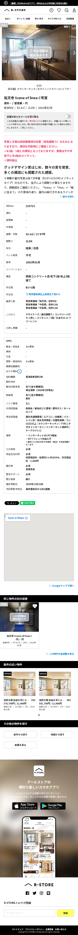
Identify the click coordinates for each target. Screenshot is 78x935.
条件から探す (20, 734)
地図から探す (57, 734)
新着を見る (20, 744)
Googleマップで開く (63, 585)
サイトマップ (17, 929)
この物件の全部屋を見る (61, 653)
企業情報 (49, 929)
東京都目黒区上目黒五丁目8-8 (44, 294)
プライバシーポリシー (34, 929)
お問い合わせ (60, 929)
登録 (65, 913)
